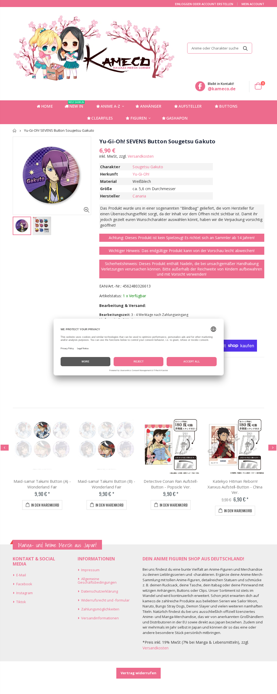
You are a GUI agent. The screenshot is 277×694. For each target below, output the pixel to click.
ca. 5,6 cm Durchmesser (154, 188)
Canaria (139, 196)
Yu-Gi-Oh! (141, 174)
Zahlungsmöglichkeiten (100, 609)
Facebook (24, 583)
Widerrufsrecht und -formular (105, 600)
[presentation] (5, 448)
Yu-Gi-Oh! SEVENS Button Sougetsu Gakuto (157, 141)
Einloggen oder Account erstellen (204, 4)
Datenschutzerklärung (99, 591)
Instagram (24, 592)
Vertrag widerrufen (138, 672)
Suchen (245, 48)
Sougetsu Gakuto (148, 166)
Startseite (15, 130)
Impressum (90, 569)
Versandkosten (141, 156)
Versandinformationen (100, 618)
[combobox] (219, 48)
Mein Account (253, 4)
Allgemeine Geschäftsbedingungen (97, 580)
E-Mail (21, 575)
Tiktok (21, 601)
